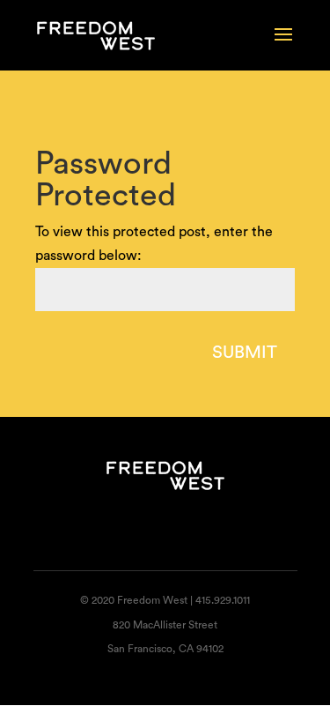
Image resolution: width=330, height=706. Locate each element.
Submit (244, 352)
